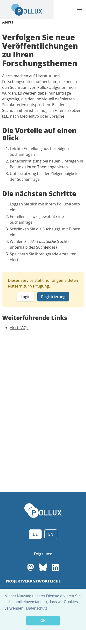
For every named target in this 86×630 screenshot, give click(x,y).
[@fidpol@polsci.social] (30, 567)
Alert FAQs (19, 327)
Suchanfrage (21, 222)
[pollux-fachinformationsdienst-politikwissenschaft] (55, 567)
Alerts (7, 22)
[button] (80, 9)
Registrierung (53, 296)
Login (26, 296)
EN (51, 534)
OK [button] (43, 621)
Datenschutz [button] (36, 608)
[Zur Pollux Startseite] (27, 9)
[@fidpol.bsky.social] (43, 567)
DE (35, 534)
